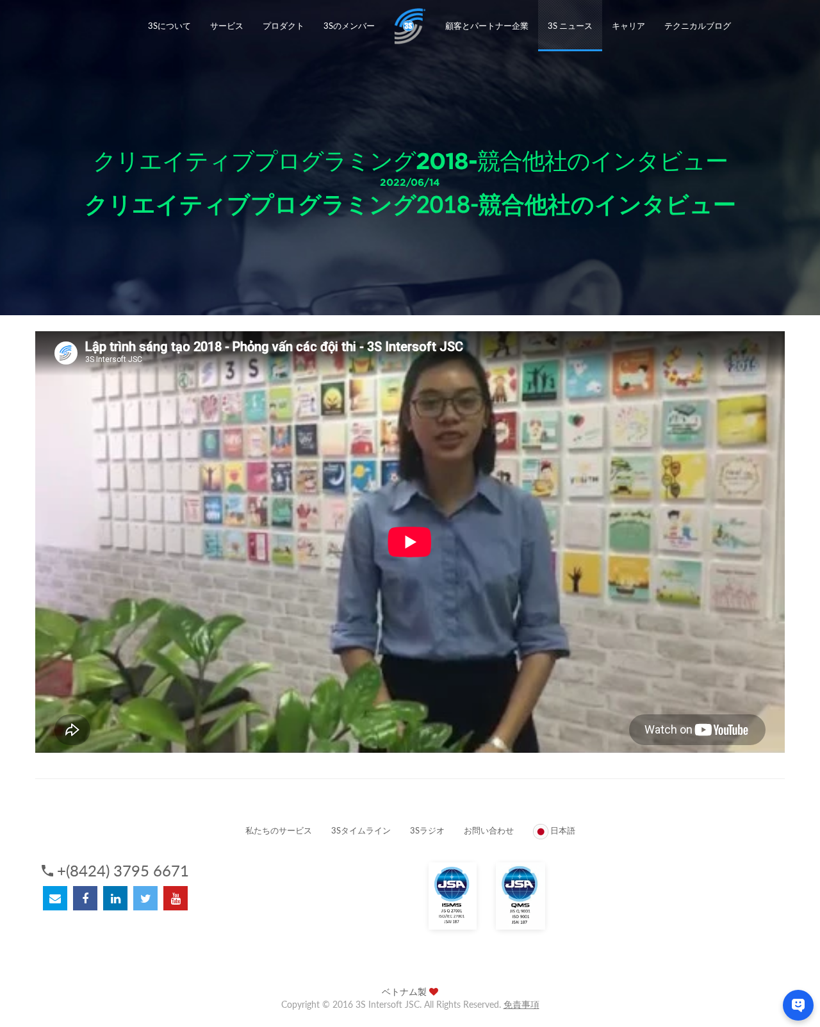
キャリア (628, 26)
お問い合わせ (489, 830)
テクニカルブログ (697, 26)
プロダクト (283, 26)
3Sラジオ (427, 830)
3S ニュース (570, 26)
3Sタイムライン (361, 830)
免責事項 (521, 1004)
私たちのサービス (278, 830)
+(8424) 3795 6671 (123, 870)
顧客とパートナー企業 (487, 26)
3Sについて (169, 26)
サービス (226, 26)
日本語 (561, 830)
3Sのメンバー (349, 26)
